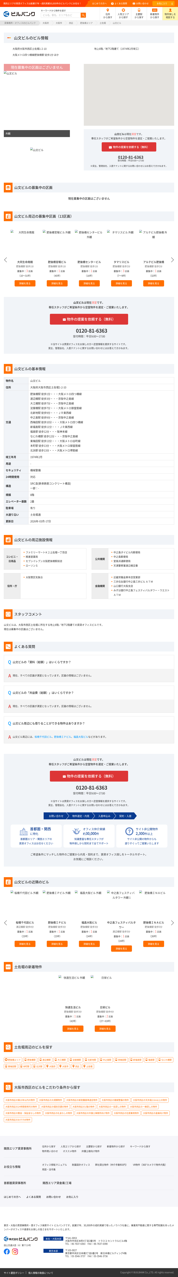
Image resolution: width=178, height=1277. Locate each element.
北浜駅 (34, 450)
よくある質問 (121, 3)
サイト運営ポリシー (14, 1272)
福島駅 (34, 431)
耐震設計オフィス (81, 1164)
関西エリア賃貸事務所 (18, 1148)
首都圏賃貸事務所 (15, 1183)
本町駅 (34, 445)
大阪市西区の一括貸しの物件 (112, 1106)
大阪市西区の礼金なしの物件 (58, 1113)
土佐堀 (103, 22)
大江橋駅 (35, 403)
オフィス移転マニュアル (54, 1164)
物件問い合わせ (50, 1151)
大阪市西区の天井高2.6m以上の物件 (150, 1100)
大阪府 (46, 22)
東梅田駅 (35, 441)
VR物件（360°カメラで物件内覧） (150, 1164)
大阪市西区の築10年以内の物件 (20, 1100)
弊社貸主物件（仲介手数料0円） (111, 1164)
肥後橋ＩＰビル (62, 736)
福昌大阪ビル (81, 736)
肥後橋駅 (35, 394)
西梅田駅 (35, 422)
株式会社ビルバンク (21, 1239)
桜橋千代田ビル (43, 736)
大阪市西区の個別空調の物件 (54, 1106)
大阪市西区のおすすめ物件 (17, 1119)
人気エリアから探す (123, 15)
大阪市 (59, 22)
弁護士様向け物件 (91, 1151)
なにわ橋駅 (36, 436)
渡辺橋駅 (35, 398)
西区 (71, 22)
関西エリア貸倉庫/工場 (57, 1183)
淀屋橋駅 (35, 408)
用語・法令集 (49, 1169)
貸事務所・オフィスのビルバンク (20, 22)
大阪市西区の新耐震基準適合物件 (82, 1100)
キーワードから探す (140, 1146)
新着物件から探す (154, 15)
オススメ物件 (69, 1151)
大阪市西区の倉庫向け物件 (155, 1113)
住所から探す (107, 15)
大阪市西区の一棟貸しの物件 (143, 1106)
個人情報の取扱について (40, 1272)
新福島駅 (35, 427)
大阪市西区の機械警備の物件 (115, 1100)
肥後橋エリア (86, 22)
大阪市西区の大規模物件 (50, 1100)
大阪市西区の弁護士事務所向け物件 (93, 1113)
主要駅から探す (139, 15)
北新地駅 (35, 412)
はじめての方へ (99, 3)
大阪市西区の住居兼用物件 (126, 1113)
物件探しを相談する (170, 15)
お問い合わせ (142, 3)
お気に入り (165, 3)
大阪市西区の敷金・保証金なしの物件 (23, 1113)
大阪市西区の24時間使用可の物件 (21, 1106)
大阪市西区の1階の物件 (83, 1106)
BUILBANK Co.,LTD (143, 1272)
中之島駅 (35, 417)
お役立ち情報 (12, 1167)
